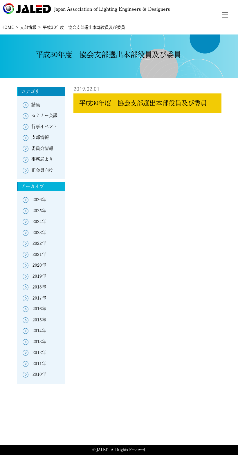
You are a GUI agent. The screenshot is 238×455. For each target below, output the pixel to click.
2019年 (39, 276)
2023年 (39, 232)
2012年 (39, 352)
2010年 (39, 374)
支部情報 (28, 27)
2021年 (39, 254)
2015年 (39, 320)
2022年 (39, 243)
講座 (35, 104)
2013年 (39, 341)
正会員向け (42, 170)
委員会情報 (42, 148)
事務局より (42, 159)
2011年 (39, 363)
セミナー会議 (44, 115)
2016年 (39, 309)
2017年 (39, 298)
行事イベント (44, 126)
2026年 (39, 199)
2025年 (39, 210)
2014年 (39, 330)
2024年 (39, 221)
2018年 (39, 287)
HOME (7, 27)
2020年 (39, 265)
